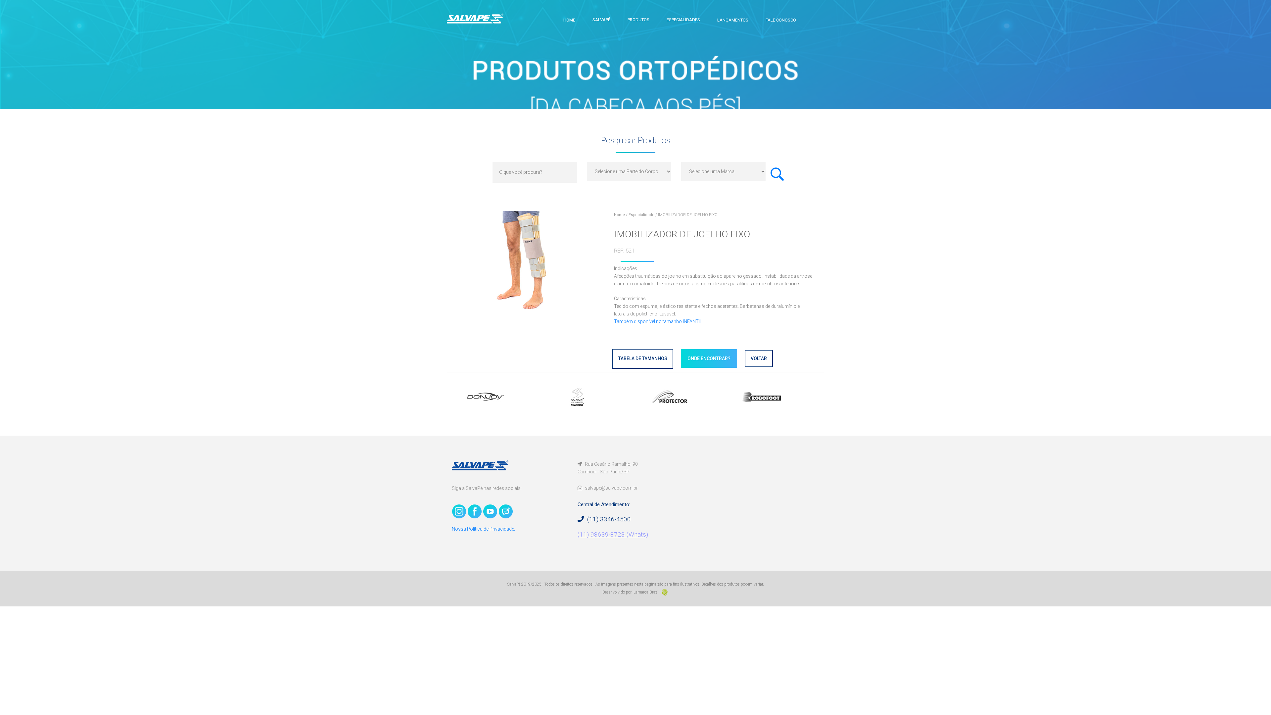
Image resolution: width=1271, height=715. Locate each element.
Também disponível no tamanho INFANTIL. (658, 321)
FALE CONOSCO (781, 20)
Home (569, 20)
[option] (497, 396)
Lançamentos (732, 20)
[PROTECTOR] (681, 396)
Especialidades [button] (683, 19)
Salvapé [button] (601, 19)
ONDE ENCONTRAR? (708, 358)
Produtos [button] (638, 19)
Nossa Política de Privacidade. (483, 529)
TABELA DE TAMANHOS (642, 358)
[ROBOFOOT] (773, 396)
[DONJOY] (497, 396)
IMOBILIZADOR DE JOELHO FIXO (688, 215)
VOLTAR (759, 358)
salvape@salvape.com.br (611, 488)
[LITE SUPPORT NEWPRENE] (589, 396)
